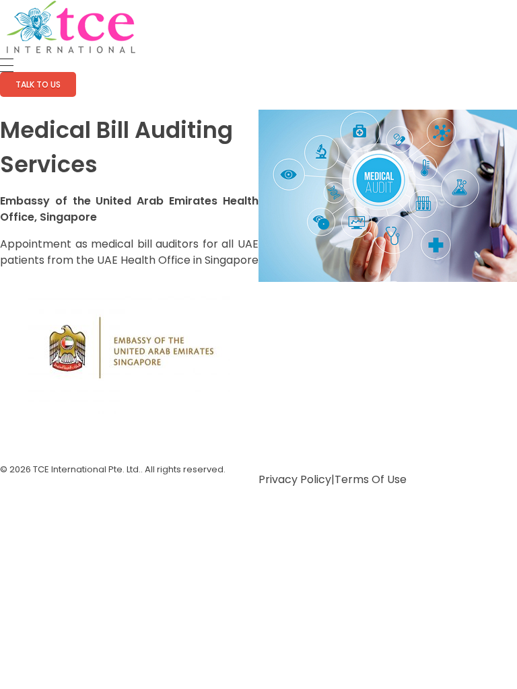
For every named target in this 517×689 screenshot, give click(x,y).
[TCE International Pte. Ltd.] (70, 27)
